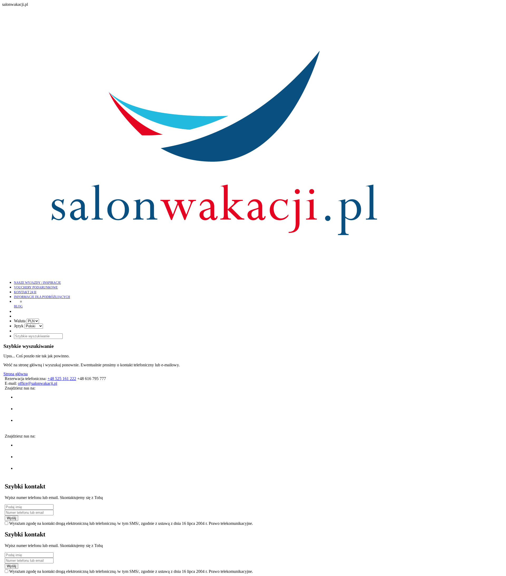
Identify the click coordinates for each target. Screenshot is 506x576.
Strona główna (15, 374)
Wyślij (11, 518)
